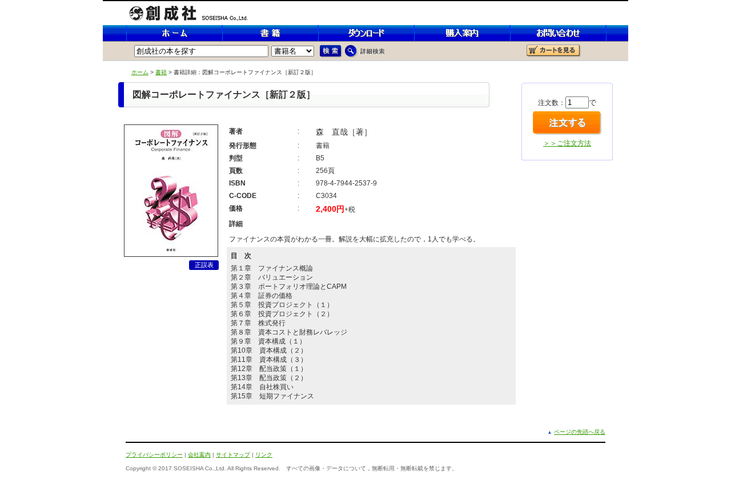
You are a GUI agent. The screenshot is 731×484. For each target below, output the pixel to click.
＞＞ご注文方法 (567, 143)
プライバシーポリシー (154, 454)
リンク (263, 454)
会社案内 (199, 454)
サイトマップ (233, 454)
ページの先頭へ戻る (579, 432)
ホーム (139, 72)
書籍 (161, 72)
